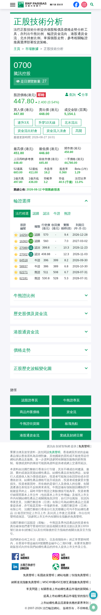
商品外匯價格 (29, 412)
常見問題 (32, 589)
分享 (84, 94)
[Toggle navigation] (13, 4)
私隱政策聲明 (45, 575)
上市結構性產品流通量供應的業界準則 (65, 602)
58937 (23, 266)
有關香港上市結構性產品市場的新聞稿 (65, 589)
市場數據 (32, 49)
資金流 (71, 412)
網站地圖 (63, 575)
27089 (23, 248)
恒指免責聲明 (80, 575)
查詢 (72, 94)
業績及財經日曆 (71, 435)
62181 (23, 278)
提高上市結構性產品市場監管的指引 (66, 596)
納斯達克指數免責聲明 (25, 582)
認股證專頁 (29, 400)
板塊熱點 (71, 423)
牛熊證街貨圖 (29, 423)
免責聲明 (54, 452)
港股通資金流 (29, 435)
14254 (23, 235)
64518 (23, 260)
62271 (23, 272)
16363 (23, 241)
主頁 (17, 49)
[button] (91, 4)
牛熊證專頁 (71, 400)
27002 (23, 254)
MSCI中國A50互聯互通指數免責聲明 (66, 582)
